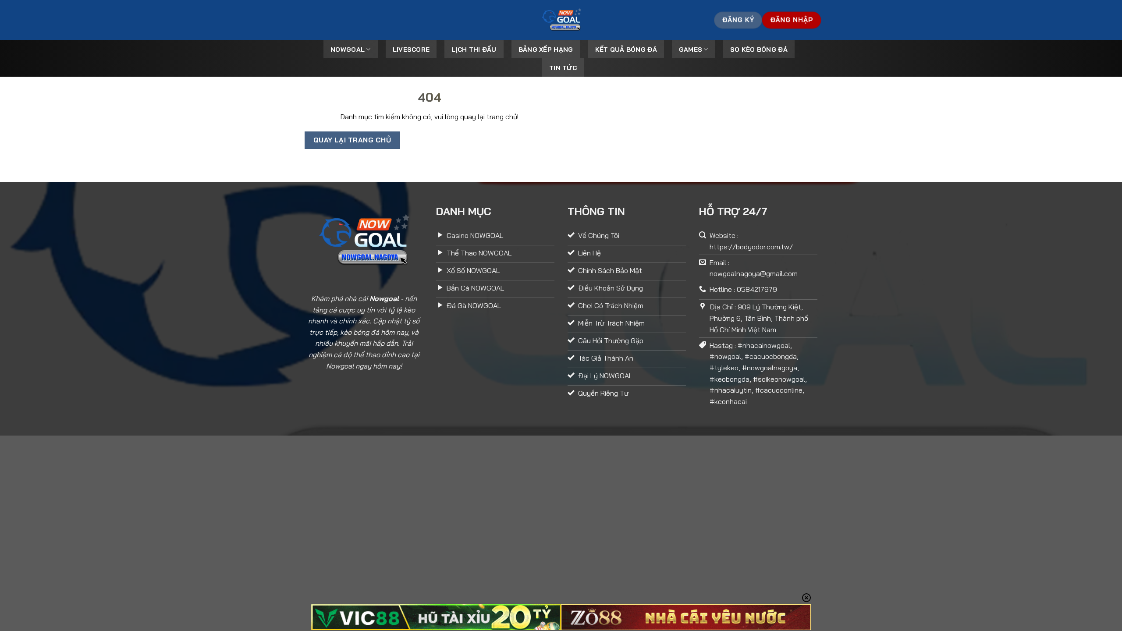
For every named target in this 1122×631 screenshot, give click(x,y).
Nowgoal (347, 49)
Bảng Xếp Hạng (545, 49)
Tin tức (563, 68)
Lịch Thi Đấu (473, 49)
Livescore (411, 49)
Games (690, 49)
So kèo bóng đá (759, 49)
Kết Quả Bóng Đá (626, 49)
